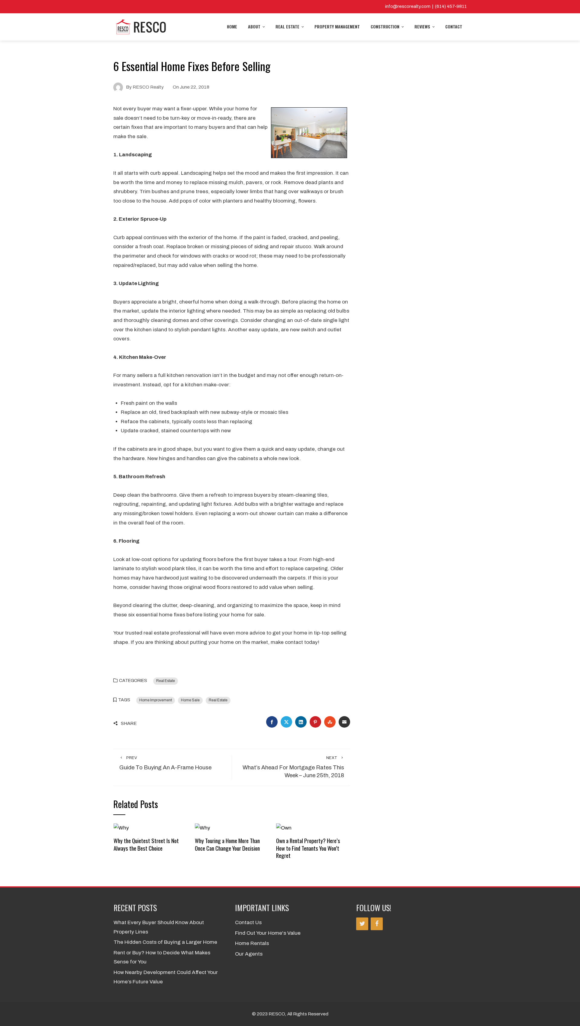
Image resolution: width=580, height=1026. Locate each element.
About (254, 26)
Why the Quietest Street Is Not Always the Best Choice (146, 844)
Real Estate (287, 26)
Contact (453, 26)
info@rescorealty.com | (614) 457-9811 (426, 6)
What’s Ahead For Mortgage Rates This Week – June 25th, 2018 (293, 767)
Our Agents (249, 954)
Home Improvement (155, 700)
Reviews (422, 26)
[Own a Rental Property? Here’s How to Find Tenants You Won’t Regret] (284, 828)
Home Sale (190, 700)
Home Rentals (252, 943)
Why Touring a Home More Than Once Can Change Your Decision (227, 844)
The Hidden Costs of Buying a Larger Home (165, 942)
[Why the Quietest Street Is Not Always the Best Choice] (121, 828)
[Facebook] (377, 923)
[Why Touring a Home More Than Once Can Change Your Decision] (202, 828)
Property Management (337, 26)
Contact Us (248, 922)
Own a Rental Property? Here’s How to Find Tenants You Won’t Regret (308, 847)
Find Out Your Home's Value (268, 933)
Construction (385, 26)
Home (232, 26)
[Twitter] (362, 923)
